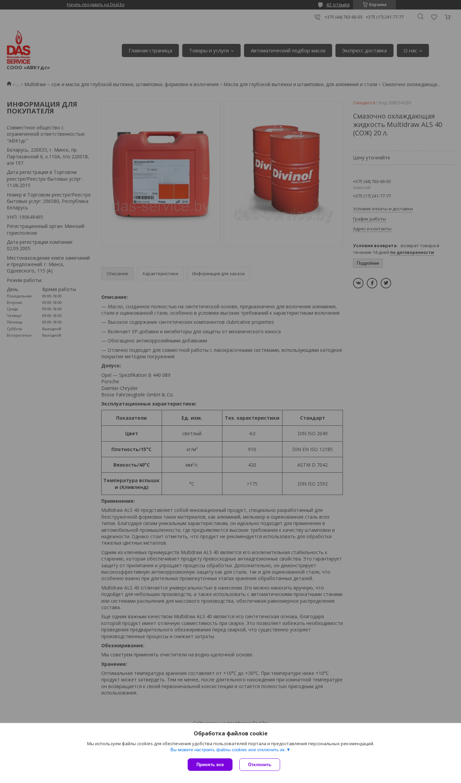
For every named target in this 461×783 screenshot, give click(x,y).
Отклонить (259, 764)
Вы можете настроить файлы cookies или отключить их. (228, 749)
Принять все (210, 764)
